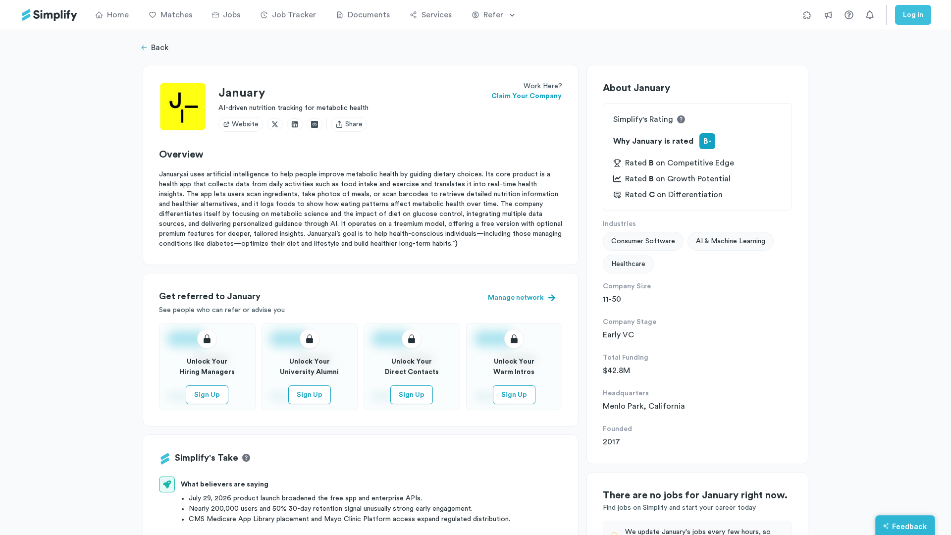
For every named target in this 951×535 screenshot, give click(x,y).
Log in (913, 14)
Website (245, 124)
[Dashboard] (49, 15)
